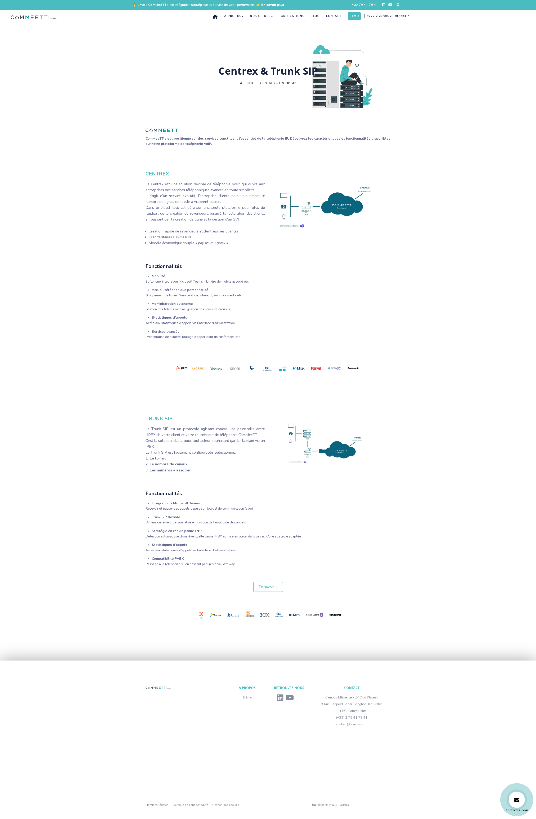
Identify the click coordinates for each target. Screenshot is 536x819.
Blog (315, 16)
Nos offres (260, 16)
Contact (333, 16)
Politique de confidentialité (190, 805)
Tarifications (291, 16)
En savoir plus (272, 4)
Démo (247, 697)
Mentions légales (157, 805)
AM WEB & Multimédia (337, 804)
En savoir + (268, 586)
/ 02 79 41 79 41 (365, 4)
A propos (233, 16)
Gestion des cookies (225, 805)
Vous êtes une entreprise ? (388, 16)
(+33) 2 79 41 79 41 (351, 717)
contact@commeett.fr (352, 724)
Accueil (247, 83)
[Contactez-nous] (516, 799)
